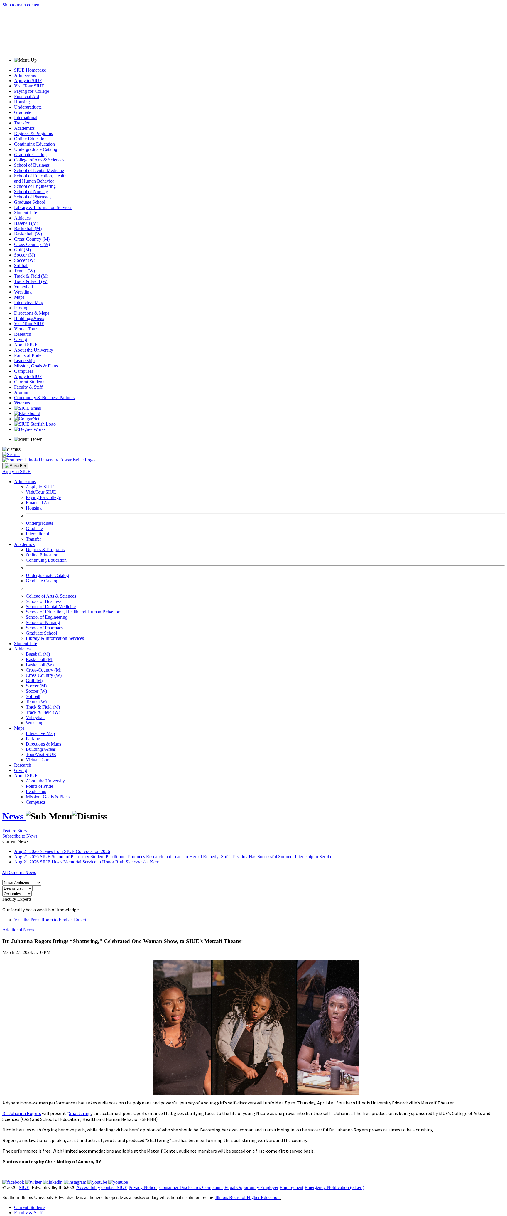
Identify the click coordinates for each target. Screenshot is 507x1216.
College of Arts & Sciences (39, 159)
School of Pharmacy (33, 196)
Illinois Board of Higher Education (247, 1197)
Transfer (21, 122)
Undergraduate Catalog (35, 149)
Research (22, 334)
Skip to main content (21, 4)
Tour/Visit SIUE (41, 754)
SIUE (24, 1187)
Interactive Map (28, 302)
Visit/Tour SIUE (29, 85)
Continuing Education (34, 143)
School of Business (32, 165)
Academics (24, 128)
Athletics (22, 217)
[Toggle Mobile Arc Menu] (15, 466)
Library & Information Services (43, 207)
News (14, 816)
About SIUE (26, 344)
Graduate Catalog (30, 154)
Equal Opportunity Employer (251, 1187)
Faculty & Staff (28, 386)
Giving (20, 339)
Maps (19, 297)
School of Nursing (31, 191)
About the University (33, 350)
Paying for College (31, 91)
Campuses (23, 371)
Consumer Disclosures (180, 1187)
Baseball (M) (26, 223)
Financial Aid (26, 96)
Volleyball (23, 286)
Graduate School (29, 202)
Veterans (22, 402)
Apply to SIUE (28, 80)
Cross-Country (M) (32, 239)
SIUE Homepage (30, 70)
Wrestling (23, 291)
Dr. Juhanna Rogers (21, 1113)
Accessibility (88, 1187)
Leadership (24, 360)
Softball (21, 265)
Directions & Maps (31, 313)
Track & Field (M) (31, 276)
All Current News (19, 872)
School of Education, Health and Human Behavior (40, 178)
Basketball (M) (28, 228)
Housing (22, 101)
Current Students (29, 381)
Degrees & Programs (33, 133)
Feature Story (14, 830)
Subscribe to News (19, 836)
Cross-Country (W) (32, 244)
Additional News (18, 929)
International (25, 117)
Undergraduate (28, 106)
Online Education (30, 138)
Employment (291, 1187)
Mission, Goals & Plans (36, 365)
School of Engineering (35, 186)
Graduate (22, 112)
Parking (21, 307)
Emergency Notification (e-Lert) (334, 1187)
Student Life (25, 212)
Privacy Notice (142, 1187)
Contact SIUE (114, 1187)
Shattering (80, 1113)
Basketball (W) (28, 233)
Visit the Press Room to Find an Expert (50, 919)
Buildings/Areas (29, 318)
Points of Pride (27, 355)
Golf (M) (22, 249)
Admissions (25, 75)
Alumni (21, 392)
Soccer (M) (24, 254)
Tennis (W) (24, 270)
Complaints (212, 1187)
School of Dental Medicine (39, 170)
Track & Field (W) (31, 281)
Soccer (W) (24, 260)
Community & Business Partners (44, 397)
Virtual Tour (25, 328)
